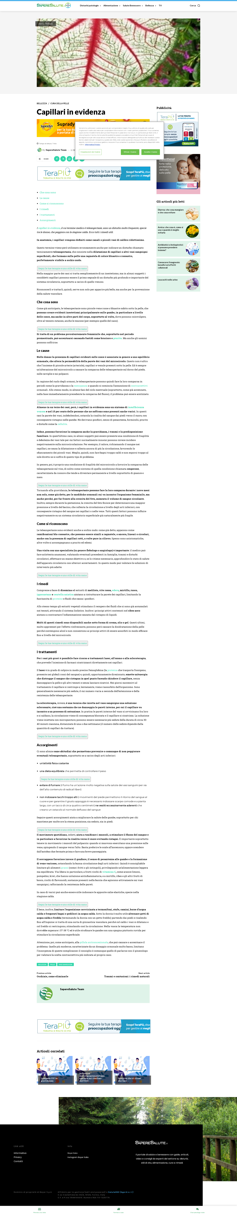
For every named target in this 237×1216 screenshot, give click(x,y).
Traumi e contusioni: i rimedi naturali (127, 976)
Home (41, 23)
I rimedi (44, 209)
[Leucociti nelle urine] (192, 283)
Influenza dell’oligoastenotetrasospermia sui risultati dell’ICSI (92, 1077)
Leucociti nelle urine (168, 279)
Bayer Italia (72, 1153)
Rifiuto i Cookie (130, 152)
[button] (195, 5)
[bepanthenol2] (178, 174)
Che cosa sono (48, 192)
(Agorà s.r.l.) (126, 1192)
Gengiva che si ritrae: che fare (129, 1079)
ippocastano (44, 594)
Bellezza (49, 23)
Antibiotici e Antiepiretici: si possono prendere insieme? (170, 247)
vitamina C (109, 871)
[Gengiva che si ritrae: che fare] (132, 1069)
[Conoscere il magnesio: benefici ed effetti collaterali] (192, 266)
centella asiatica (64, 594)
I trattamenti (47, 214)
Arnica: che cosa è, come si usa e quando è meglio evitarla (170, 230)
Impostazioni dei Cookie (90, 152)
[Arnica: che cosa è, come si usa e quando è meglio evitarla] (192, 231)
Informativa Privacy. (92, 145)
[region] (119, 141)
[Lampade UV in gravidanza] (55, 1069)
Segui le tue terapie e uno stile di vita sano (62, 268)
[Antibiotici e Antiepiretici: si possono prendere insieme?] (192, 248)
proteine (58, 598)
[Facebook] (57, 159)
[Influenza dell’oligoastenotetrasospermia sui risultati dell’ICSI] (93, 1069)
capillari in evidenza (49, 228)
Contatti (18, 1161)
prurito (117, 338)
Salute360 (113, 1192)
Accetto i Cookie (150, 152)
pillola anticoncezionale (94, 942)
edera (115, 590)
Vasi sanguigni (65, 964)
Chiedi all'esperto (49, 1073)
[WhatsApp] (69, 159)
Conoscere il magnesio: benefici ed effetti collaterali (169, 265)
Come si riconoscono (52, 203)
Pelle (52, 964)
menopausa (80, 385)
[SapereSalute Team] (39, 150)
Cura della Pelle (59, 103)
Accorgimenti (48, 220)
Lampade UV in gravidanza (49, 1079)
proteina (112, 670)
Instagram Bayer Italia (78, 1157)
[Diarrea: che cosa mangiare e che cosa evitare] (192, 213)
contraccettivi (139, 385)
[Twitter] (63, 159)
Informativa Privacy (20, 1155)
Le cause (44, 198)
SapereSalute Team (56, 150)
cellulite (62, 424)
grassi (64, 867)
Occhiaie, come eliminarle (52, 976)
